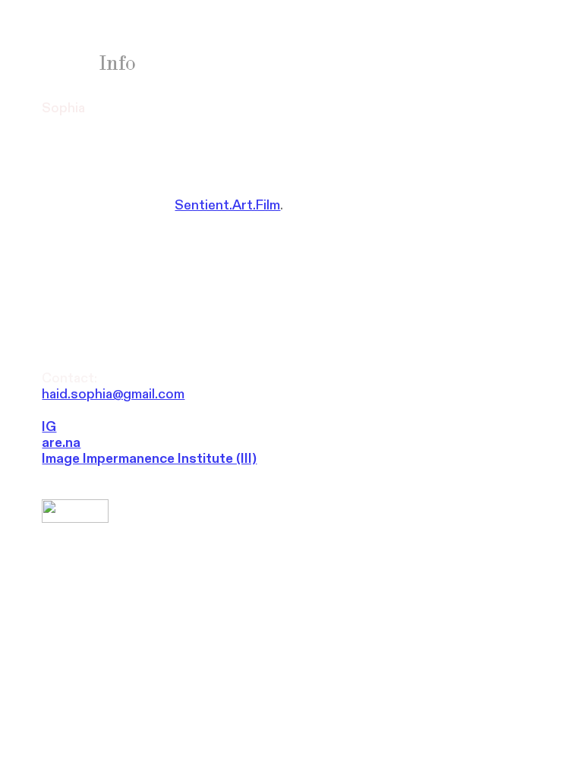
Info (117, 63)
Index (67, 63)
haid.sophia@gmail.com (113, 394)
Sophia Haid (96, 44)
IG (49, 427)
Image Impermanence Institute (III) (149, 458)
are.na (61, 442)
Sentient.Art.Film (227, 205)
